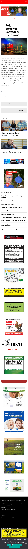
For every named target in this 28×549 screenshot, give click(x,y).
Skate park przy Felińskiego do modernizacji (13, 220)
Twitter (14, 96)
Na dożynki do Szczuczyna (8, 204)
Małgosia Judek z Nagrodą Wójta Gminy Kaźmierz (11, 196)
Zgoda (8, 544)
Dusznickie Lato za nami (7, 214)
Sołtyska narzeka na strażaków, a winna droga (13, 217)
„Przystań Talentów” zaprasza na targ (11, 207)
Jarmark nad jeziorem (7, 211)
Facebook (9, 96)
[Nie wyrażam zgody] (26, 543)
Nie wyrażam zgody (16, 544)
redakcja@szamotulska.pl (8, 532)
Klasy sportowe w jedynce (8, 201)
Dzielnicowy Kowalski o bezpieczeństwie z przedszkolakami (12, 225)
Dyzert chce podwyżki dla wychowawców (12, 229)
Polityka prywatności (14, 546)
